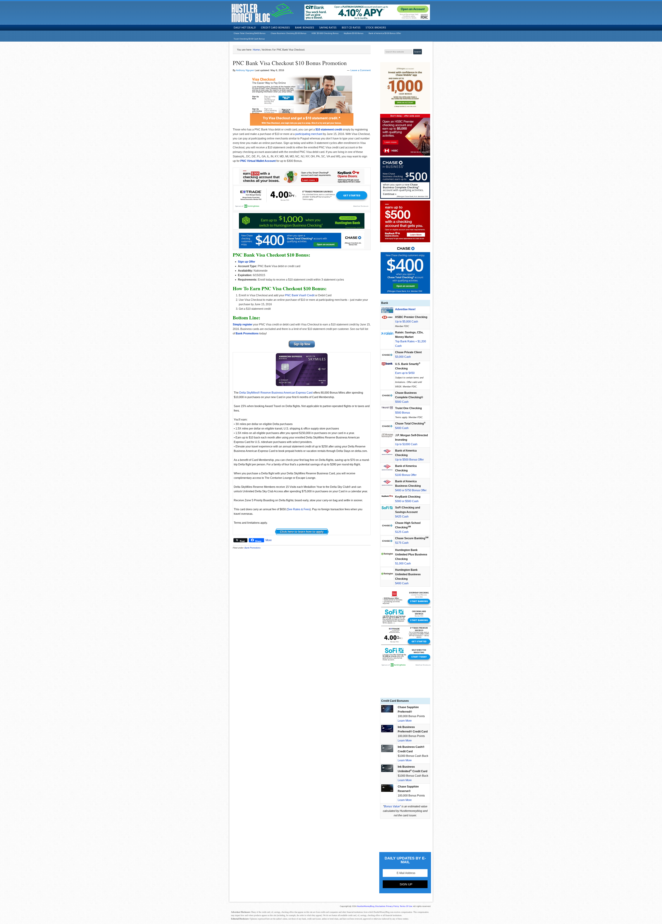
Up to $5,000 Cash (406, 321)
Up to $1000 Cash (406, 444)
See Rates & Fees (298, 509)
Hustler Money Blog (262, 13)
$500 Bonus (402, 412)
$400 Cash (402, 428)
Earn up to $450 (405, 372)
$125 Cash (402, 531)
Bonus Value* (392, 806)
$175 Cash (402, 542)
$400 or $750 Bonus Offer (411, 490)
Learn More (405, 720)
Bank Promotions (252, 548)
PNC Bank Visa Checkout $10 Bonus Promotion (290, 63)
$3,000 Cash (403, 356)
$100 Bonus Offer (406, 474)
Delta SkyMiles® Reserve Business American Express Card (276, 392)
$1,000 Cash (403, 563)
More (268, 540)
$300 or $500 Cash (407, 501)
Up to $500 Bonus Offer (409, 459)
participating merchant (308, 134)
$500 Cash (402, 401)
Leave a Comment (360, 70)
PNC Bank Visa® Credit (299, 295)
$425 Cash (402, 516)
